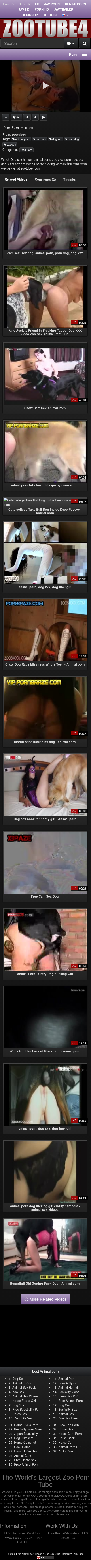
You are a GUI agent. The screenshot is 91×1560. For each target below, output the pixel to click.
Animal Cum (22, 1455)
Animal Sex (66, 1414)
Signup (31, 15)
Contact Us (68, 1538)
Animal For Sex (23, 1383)
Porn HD (42, 9)
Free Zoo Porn (68, 1425)
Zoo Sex (18, 1392)
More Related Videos (47, 1299)
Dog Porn (26, 150)
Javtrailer (63, 9)
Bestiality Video (69, 1392)
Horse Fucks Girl (24, 1400)
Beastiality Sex (68, 1383)
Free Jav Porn (47, 4)
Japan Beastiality (26, 1433)
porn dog (73, 139)
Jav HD (23, 9)
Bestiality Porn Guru (28, 1429)
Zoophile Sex (23, 1418)
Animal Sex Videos (25, 1396)
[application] (45, 86)
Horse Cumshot (25, 1442)
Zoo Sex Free (68, 1418)
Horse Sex (19, 1414)
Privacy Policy (12, 1538)
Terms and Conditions (27, 1533)
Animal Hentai (68, 1387)
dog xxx (57, 139)
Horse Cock (66, 1438)
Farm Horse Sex (25, 1451)
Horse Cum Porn (70, 1433)
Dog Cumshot (23, 1438)
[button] (65, 14)
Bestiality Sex (67, 1409)
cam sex (40, 139)
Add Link (22, 1542)
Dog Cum (65, 1405)
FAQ (7, 1533)
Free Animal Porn (70, 1400)
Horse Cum (66, 1442)
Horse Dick (66, 1429)
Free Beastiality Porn (27, 1409)
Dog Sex (18, 1378)
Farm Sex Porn (69, 1396)
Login (51, 15)
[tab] (16, 179)
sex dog (11, 144)
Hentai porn (75, 4)
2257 (39, 1538)
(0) (18, 117)
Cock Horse (22, 1447)
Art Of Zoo (65, 1451)
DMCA (28, 1538)
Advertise (54, 1533)
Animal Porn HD (69, 1447)
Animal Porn (66, 1378)
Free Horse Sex (25, 1460)
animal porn (22, 139)
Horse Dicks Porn (26, 1425)
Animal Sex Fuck (24, 1387)
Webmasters (71, 1533)
